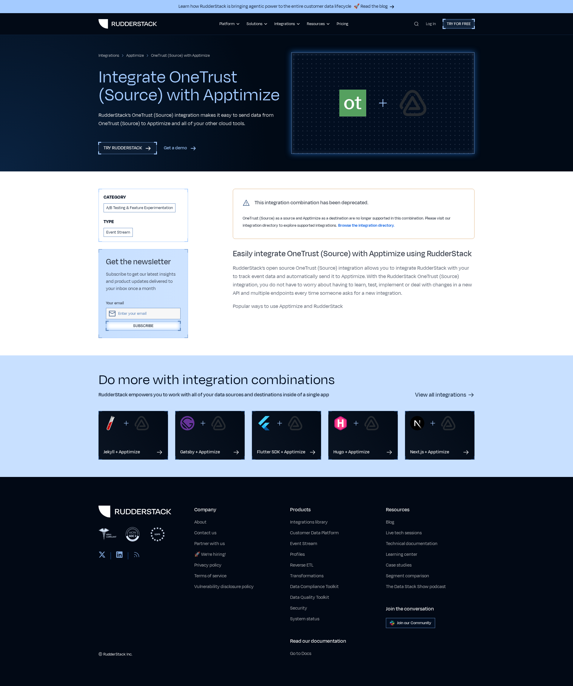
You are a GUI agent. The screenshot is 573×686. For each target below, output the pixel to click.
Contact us (205, 533)
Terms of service (210, 576)
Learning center (401, 554)
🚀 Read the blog (371, 6)
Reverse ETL (301, 565)
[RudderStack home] (127, 24)
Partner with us (209, 544)
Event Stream (303, 544)
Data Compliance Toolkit (314, 587)
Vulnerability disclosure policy (224, 587)
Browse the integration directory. (366, 225)
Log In (431, 24)
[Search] (416, 24)
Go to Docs (300, 653)
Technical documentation (412, 544)
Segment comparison (407, 576)
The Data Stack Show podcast (416, 587)
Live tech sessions (404, 533)
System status (304, 619)
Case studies (399, 565)
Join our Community (414, 623)
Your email (115, 303)
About (200, 522)
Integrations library (309, 522)
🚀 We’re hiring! (210, 554)
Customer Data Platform (314, 533)
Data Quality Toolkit (309, 597)
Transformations (307, 576)
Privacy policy (207, 565)
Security (298, 608)
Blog (390, 522)
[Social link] (102, 556)
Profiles (297, 554)
